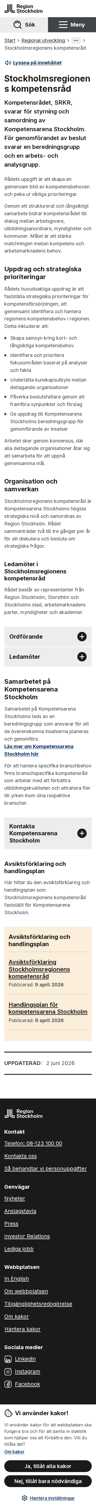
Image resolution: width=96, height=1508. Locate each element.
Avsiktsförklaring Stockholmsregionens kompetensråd (39, 969)
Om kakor (14, 1451)
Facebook (27, 1384)
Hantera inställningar (52, 1498)
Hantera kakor (23, 1329)
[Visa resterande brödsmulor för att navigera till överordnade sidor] (76, 40)
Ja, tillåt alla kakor (48, 1466)
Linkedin (25, 1359)
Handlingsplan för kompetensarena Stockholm (48, 1008)
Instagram (27, 1371)
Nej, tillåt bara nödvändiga (48, 1481)
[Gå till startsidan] (23, 8)
